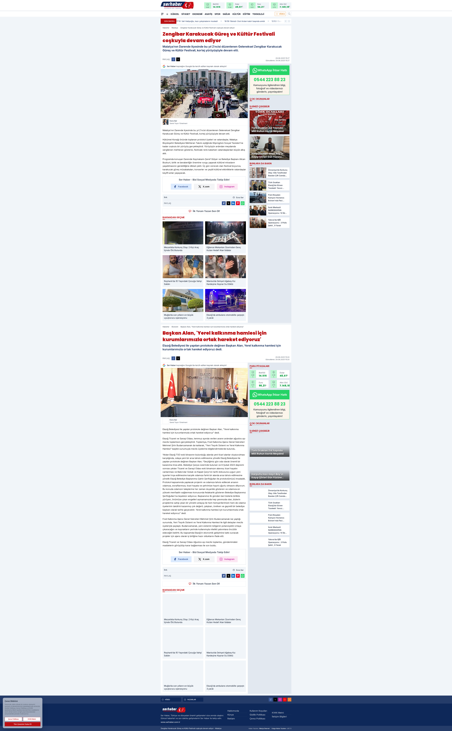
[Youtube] (285, 699)
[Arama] (289, 14)
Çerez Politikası (257, 718)
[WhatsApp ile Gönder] (242, 203)
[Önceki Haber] (285, 21)
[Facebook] (270, 699)
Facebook (183, 186)
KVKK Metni (278, 712)
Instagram (229, 186)
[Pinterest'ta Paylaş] (238, 203)
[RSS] (289, 699)
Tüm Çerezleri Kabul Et (23, 724)
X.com (206, 186)
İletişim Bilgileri (279, 716)
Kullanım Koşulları (258, 711)
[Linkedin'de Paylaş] (233, 203)
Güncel (175, 14)
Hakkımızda (233, 711)
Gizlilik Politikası (257, 714)
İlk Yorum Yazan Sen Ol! (206, 211)
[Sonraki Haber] (289, 21)
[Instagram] (280, 699)
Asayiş (208, 14)
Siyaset (185, 14)
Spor (217, 14)
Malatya (175, 28)
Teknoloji (258, 14)
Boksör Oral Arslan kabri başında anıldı (198, 21)
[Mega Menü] (162, 14)
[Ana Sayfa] (167, 14)
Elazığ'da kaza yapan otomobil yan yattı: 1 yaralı (249, 21)
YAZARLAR (191, 700)
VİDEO (282, 14)
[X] (275, 699)
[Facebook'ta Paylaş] (173, 59)
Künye (230, 714)
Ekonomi (197, 14)
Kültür (236, 14)
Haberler (166, 28)
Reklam (231, 718)
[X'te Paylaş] (178, 59)
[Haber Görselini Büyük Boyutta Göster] (204, 93)
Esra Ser (178, 122)
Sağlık (226, 14)
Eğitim (246, 14)
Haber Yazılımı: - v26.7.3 (270, 728)
